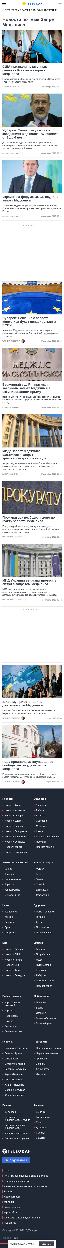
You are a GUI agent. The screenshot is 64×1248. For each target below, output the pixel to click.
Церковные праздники (48, 1048)
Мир (4, 943)
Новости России (13, 959)
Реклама (8, 1191)
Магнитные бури (45, 980)
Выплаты (41, 815)
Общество (40, 799)
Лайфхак (41, 975)
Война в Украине (12, 996)
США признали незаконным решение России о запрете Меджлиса (24, 70)
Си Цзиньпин (12, 1058)
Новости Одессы (14, 821)
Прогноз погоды (45, 847)
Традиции (41, 1058)
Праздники (40, 1041)
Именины (41, 1074)
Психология (42, 927)
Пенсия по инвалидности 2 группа (17, 1118)
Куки (30, 1244)
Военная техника (14, 1031)
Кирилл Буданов (14, 1074)
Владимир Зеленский (16, 1048)
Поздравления (44, 986)
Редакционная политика (17, 1181)
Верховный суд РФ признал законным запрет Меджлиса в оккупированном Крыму (26, 388)
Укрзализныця (12, 895)
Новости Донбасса (15, 841)
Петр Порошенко (14, 1079)
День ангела (43, 1069)
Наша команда (12, 1207)
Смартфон (10, 932)
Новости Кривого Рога (17, 836)
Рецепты (39, 1105)
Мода (39, 959)
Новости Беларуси (15, 975)
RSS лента (10, 1223)
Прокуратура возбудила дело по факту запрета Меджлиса (28, 519)
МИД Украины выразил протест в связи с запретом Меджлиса (29, 582)
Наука (5, 905)
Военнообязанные (46, 1018)
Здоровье (40, 905)
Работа (40, 810)
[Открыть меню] (4, 3)
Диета (39, 922)
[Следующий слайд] (61, 10)
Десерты (41, 1127)
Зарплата (41, 805)
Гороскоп (41, 949)
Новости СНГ (12, 965)
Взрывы (9, 1010)
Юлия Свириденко (15, 1095)
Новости (7, 799)
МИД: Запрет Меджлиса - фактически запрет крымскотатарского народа (24, 454)
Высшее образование (48, 836)
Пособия (41, 841)
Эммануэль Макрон (15, 1064)
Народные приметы (47, 1053)
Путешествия (43, 965)
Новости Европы (14, 949)
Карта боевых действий (12, 1004)
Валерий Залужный (15, 1069)
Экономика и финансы (15, 862)
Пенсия (6, 1105)
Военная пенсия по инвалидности (15, 1126)
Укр (60, 3)
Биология (10, 922)
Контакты (9, 1202)
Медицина (41, 826)
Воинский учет (44, 1023)
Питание (41, 917)
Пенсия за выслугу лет (17, 1138)
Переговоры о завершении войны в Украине (31, 10)
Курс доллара (12, 890)
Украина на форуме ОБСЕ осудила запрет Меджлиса (30, 198)
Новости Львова (14, 826)
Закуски (40, 1138)
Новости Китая (13, 970)
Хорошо (46, 1244)
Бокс (38, 874)
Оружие (9, 1021)
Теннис (40, 879)
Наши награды (12, 1196)
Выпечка (41, 1112)
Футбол (40, 869)
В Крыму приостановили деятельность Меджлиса (22, 703)
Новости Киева (13, 805)
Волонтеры (11, 1026)
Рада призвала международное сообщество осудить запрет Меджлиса (27, 765)
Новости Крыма (13, 847)
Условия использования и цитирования (25, 1186)
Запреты (41, 1064)
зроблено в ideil (10, 1238)
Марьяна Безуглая (15, 1090)
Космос (9, 917)
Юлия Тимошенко (14, 1085)
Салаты (40, 1132)
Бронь (39, 1007)
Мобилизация (42, 996)
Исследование (44, 932)
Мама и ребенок (45, 911)
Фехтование (42, 895)
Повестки (41, 1002)
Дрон (7, 927)
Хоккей (40, 884)
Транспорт (10, 874)
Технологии (11, 911)
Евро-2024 (42, 890)
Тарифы (9, 884)
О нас (7, 1170)
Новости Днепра (14, 815)
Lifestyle (38, 943)
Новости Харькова (15, 810)
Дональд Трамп (13, 1053)
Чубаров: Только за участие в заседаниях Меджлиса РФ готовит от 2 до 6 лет (30, 134)
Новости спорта (43, 862)
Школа (39, 831)
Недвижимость (13, 879)
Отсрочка (41, 1013)
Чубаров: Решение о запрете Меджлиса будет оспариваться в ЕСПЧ (29, 321)
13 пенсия (10, 1112)
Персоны (7, 1041)
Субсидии (41, 821)
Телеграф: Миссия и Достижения (22, 1217)
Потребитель (43, 954)
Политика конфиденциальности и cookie (26, 1176)
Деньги (8, 869)
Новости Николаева (16, 852)
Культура (41, 970)
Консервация (43, 1117)
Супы (39, 1122)
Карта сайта (10, 1212)
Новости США (12, 954)
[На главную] (32, 3)
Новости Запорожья (16, 831)
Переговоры (11, 1016)
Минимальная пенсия (17, 1133)
